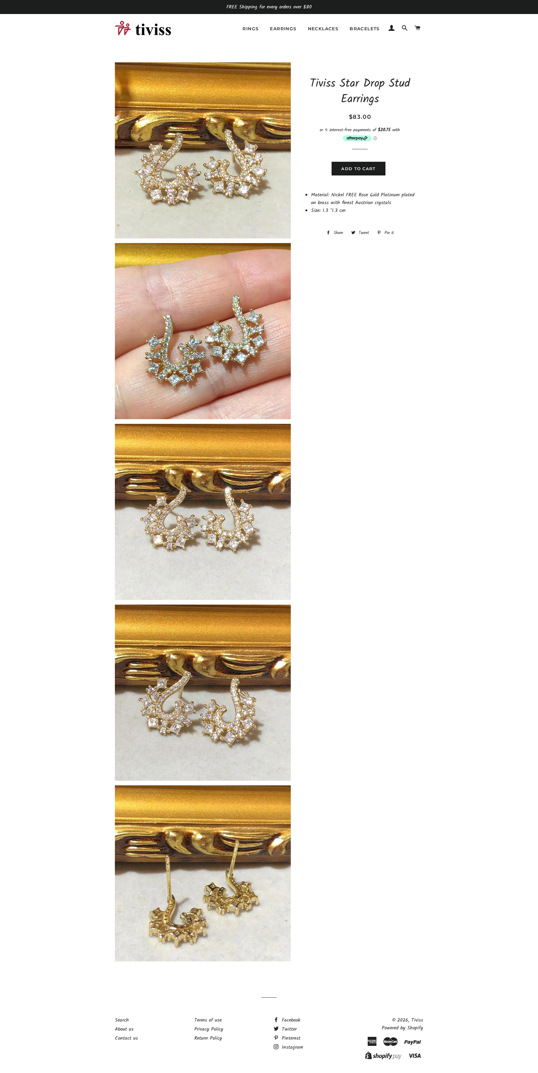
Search (122, 1020)
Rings (251, 28)
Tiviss (417, 1020)
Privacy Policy (208, 1029)
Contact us (126, 1038)
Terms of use (208, 1020)
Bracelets (365, 28)
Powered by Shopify (402, 1028)
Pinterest (290, 1038)
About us (124, 1029)
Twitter (288, 1029)
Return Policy (208, 1038)
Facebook (290, 1020)
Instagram (291, 1047)
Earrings (283, 28)
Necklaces (323, 28)
